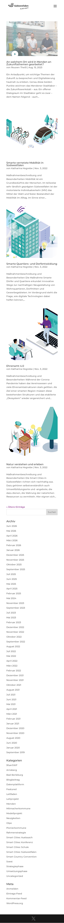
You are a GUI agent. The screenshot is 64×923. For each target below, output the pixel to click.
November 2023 (15, 603)
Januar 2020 (13, 747)
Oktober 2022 (14, 636)
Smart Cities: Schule (17, 847)
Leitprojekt (12, 799)
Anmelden (12, 888)
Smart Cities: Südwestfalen (21, 852)
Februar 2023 (13, 622)
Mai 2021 (11, 704)
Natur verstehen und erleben (24, 464)
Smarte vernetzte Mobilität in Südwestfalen (24, 164)
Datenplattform (15, 784)
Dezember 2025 (15, 555)
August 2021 (13, 689)
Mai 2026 (11, 530)
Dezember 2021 (15, 675)
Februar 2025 (13, 593)
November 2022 (15, 632)
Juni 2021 (11, 699)
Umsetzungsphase (16, 871)
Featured (11, 789)
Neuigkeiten (13, 818)
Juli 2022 (11, 651)
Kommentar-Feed (16, 898)
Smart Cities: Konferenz (19, 842)
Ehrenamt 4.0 (15, 365)
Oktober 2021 (13, 685)
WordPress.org (14, 903)
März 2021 (11, 713)
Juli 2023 (11, 612)
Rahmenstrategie (16, 832)
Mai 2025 (11, 583)
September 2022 (15, 641)
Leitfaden (11, 794)
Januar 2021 (12, 723)
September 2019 (15, 752)
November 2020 (15, 733)
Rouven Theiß (19, 67)
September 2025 (15, 569)
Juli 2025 (11, 574)
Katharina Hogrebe (22, 168)
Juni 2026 (11, 526)
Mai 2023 (11, 617)
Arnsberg (11, 770)
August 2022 (13, 646)
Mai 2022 (11, 656)
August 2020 (13, 738)
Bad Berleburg (14, 774)
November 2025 (15, 559)
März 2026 (12, 540)
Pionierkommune (16, 827)
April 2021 (11, 709)
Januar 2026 (13, 550)
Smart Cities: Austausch (19, 837)
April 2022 (11, 660)
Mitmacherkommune (18, 808)
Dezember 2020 (15, 728)
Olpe (9, 823)
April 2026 (12, 535)
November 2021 (15, 680)
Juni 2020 (11, 742)
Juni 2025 (11, 579)
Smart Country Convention (21, 856)
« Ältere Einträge (15, 507)
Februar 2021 (13, 718)
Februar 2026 (13, 545)
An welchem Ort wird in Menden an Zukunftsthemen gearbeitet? (28, 63)
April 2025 (11, 588)
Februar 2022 (13, 670)
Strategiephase (14, 866)
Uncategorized (14, 876)
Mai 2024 (11, 598)
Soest (9, 861)
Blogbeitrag (13, 779)
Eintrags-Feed (14, 893)
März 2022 (11, 665)
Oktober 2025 (14, 564)
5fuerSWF (11, 765)
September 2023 (15, 607)
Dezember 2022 (15, 627)
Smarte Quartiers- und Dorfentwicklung (31, 263)
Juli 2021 (10, 694)
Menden (11, 803)
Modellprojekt (14, 813)
